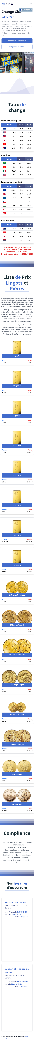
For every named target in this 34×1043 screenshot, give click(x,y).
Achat (4, 360)
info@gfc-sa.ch (22, 916)
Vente (30, 360)
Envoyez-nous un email (17, 47)
